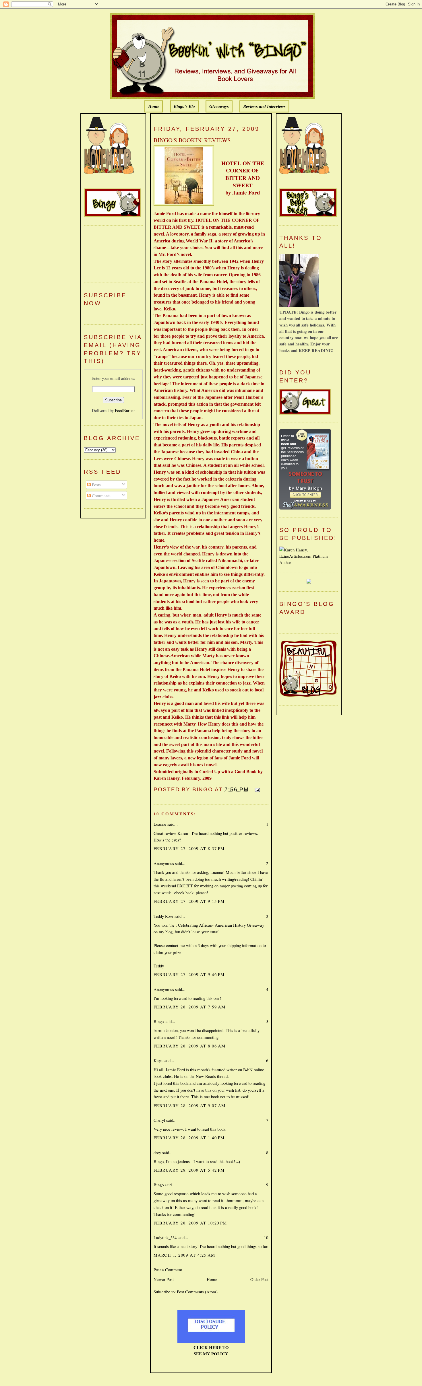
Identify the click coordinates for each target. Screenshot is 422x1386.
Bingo (159, 1021)
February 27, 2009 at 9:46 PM (189, 974)
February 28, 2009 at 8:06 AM (190, 1046)
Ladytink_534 (165, 1237)
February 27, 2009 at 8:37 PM (189, 848)
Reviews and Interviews (264, 106)
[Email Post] (256, 789)
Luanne (160, 824)
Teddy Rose (163, 916)
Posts (96, 484)
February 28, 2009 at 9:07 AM (190, 1105)
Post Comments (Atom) (197, 1291)
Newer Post (164, 1279)
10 (266, 1237)
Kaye (158, 1060)
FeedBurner (125, 410)
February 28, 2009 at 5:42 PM (189, 1170)
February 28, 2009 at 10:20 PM (190, 1223)
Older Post (259, 1279)
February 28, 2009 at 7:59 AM (190, 1007)
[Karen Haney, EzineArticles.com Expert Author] (308, 562)
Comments (101, 495)
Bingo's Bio (184, 106)
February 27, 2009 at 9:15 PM (189, 901)
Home (153, 106)
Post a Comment (168, 1269)
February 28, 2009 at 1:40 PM (189, 1137)
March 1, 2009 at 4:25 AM (184, 1255)
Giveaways (219, 106)
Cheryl (159, 1120)
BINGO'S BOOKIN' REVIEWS (192, 140)
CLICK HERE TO (211, 1347)
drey (157, 1152)
